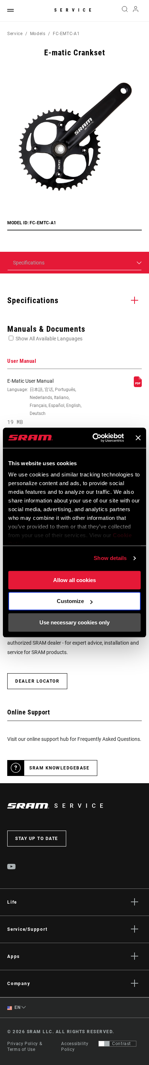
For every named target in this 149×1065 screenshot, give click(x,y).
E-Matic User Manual (44, 401)
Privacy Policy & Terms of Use (24, 1046)
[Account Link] (136, 11)
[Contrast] (104, 1043)
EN (17, 1007)
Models (38, 33)
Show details (110, 558)
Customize (70, 601)
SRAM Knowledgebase (59, 768)
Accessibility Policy (74, 1046)
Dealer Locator (37, 681)
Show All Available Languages (49, 338)
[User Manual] (138, 385)
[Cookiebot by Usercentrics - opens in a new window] (94, 437)
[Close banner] (138, 437)
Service (74, 10)
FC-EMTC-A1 (66, 33)
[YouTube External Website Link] (11, 867)
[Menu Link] (10, 10)
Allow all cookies (74, 580)
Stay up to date (36, 838)
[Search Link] (124, 11)
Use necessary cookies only (74, 622)
